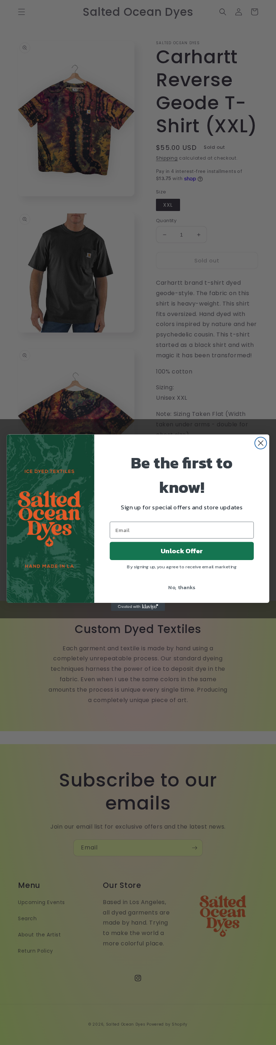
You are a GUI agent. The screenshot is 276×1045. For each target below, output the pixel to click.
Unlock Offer (182, 551)
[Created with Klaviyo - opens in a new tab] (138, 606)
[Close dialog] (261, 443)
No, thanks (181, 587)
